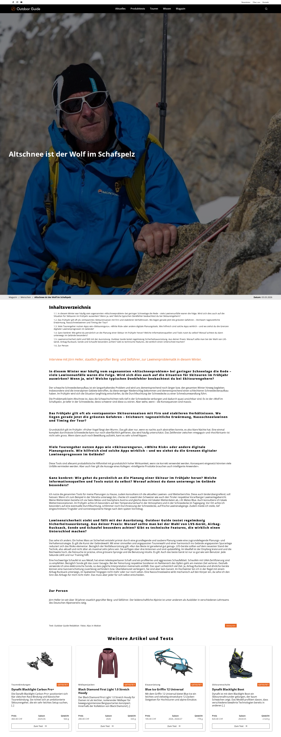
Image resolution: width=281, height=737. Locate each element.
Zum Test (38, 726)
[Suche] (266, 8)
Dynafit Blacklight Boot (228, 689)
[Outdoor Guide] (25, 9)
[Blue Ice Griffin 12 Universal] (174, 663)
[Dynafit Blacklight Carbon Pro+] (40, 663)
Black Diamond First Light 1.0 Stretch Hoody (103, 691)
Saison (41, 716)
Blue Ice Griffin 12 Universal (164, 689)
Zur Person (63, 345)
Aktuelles (120, 8)
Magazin (180, 8)
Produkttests (138, 8)
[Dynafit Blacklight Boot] (241, 663)
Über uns (256, 2)
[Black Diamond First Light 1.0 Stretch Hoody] (107, 663)
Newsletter (245, 2)
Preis (13, 716)
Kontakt (266, 2)
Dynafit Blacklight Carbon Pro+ (32, 689)
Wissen (167, 8)
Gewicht (65, 716)
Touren (154, 8)
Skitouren (230, 625)
